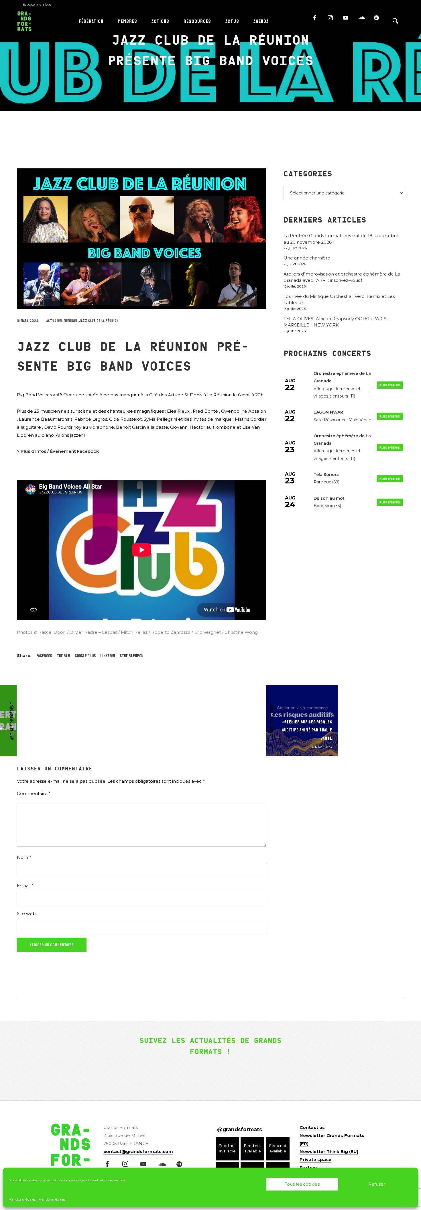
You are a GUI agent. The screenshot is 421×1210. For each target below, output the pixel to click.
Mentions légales (22, 1199)
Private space (315, 1159)
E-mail (25, 885)
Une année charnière (307, 258)
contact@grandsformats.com (138, 1151)
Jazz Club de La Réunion (99, 321)
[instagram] (333, 20)
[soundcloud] (364, 20)
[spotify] (379, 20)
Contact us (312, 1127)
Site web (26, 913)
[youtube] (345, 20)
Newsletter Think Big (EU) (329, 1151)
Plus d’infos (33, 451)
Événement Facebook (74, 451)
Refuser (376, 1184)
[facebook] (317, 20)
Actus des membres (62, 321)
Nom (24, 857)
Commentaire (34, 793)
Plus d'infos (389, 385)
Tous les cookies (302, 1184)
